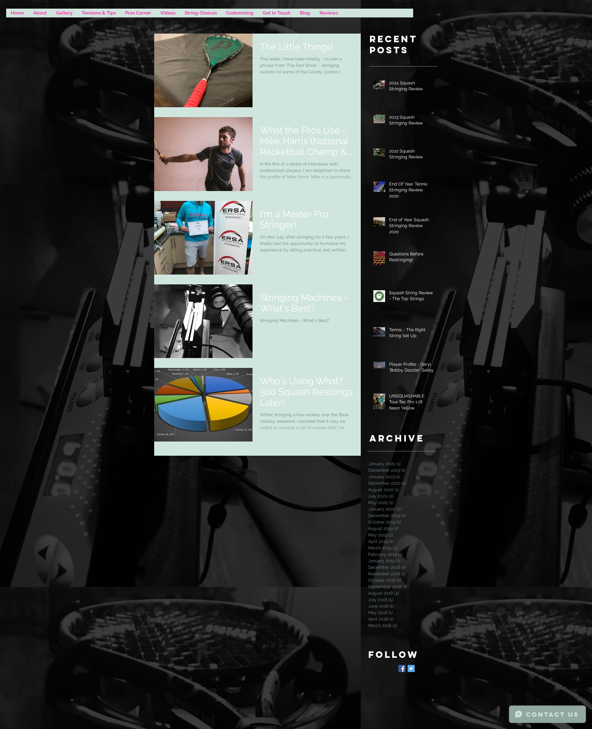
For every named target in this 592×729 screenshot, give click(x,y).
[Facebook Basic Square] (401, 668)
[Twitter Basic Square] (411, 668)
